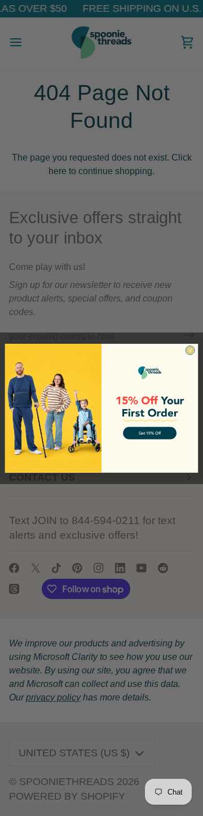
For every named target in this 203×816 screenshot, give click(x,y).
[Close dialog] (190, 349)
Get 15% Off (150, 433)
